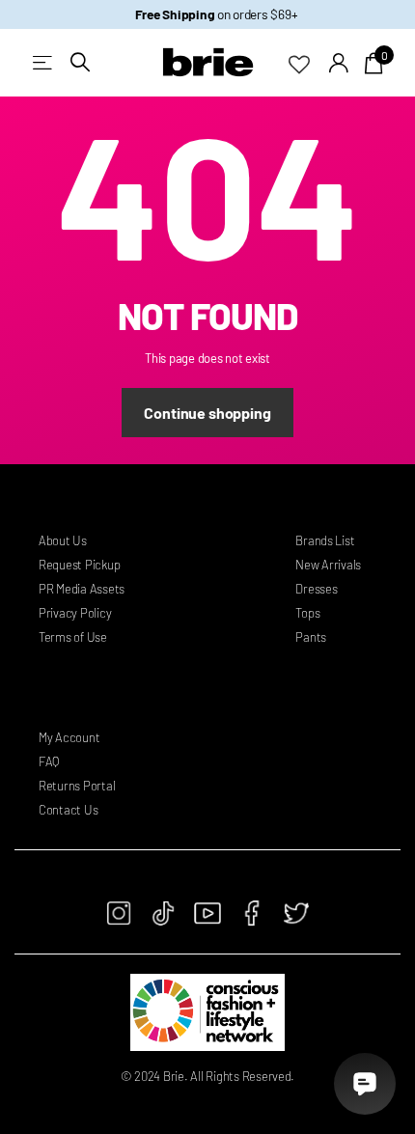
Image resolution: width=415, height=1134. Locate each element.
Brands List (324, 540)
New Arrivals (328, 564)
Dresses (316, 588)
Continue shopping (207, 412)
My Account (69, 737)
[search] (80, 62)
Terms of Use (73, 637)
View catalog (44, 62)
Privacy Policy (75, 613)
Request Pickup (79, 564)
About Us (63, 540)
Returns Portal (77, 785)
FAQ (49, 761)
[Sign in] (339, 63)
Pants (310, 637)
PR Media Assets (81, 588)
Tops (307, 613)
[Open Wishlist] (309, 62)
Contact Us (68, 809)
